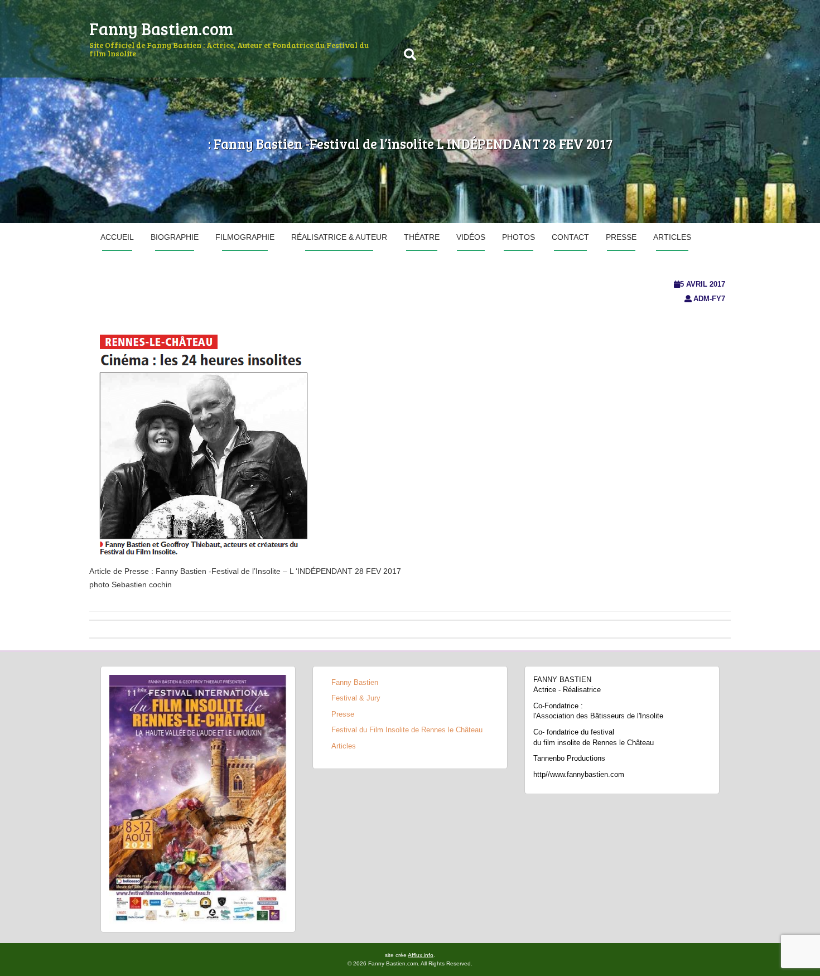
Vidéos (470, 237)
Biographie (175, 237)
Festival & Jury (355, 698)
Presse (621, 237)
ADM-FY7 (709, 298)
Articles (672, 237)
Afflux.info (420, 955)
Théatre (422, 237)
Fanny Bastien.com (161, 28)
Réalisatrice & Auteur (339, 237)
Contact (570, 237)
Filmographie (244, 237)
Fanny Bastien (354, 682)
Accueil (117, 237)
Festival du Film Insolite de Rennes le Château (407, 730)
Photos (518, 237)
